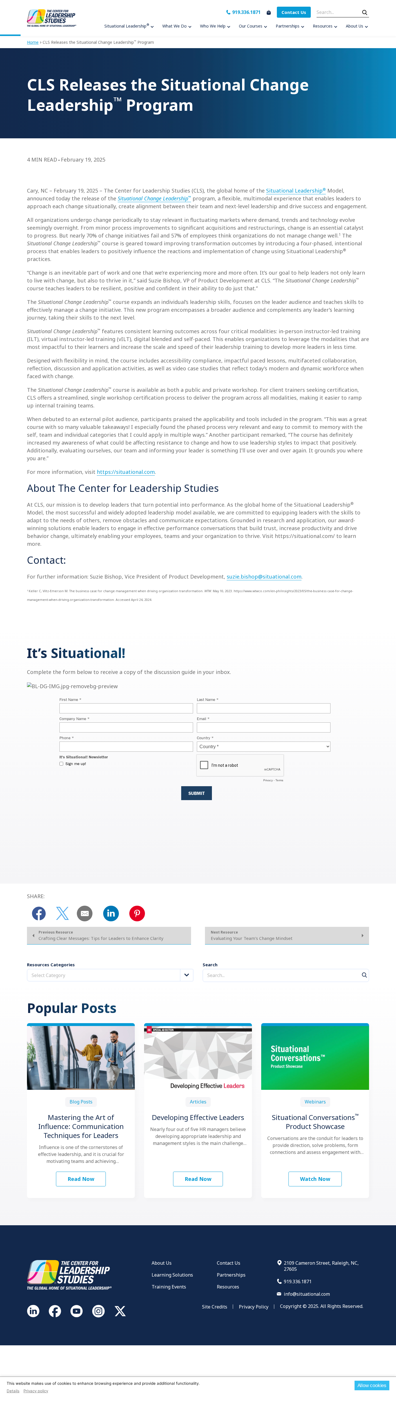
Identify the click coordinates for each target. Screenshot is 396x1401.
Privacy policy (35, 1391)
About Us (162, 1263)
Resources (228, 1287)
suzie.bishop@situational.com (264, 576)
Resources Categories (51, 964)
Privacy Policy (253, 1307)
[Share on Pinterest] (137, 913)
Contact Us (293, 12)
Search (210, 964)
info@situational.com (307, 1294)
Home (33, 42)
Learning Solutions (172, 1275)
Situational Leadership (296, 190)
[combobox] (110, 975)
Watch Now (315, 1178)
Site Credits (214, 1307)
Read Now (81, 1178)
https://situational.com (126, 471)
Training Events (169, 1287)
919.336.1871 (246, 12)
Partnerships (231, 1275)
